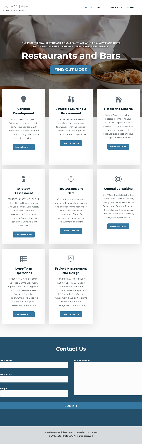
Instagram (93, 432)
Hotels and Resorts (118, 109)
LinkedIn (80, 432)
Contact (132, 7)
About (101, 7)
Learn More (21, 147)
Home (88, 7)
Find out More (70, 69)
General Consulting (118, 188)
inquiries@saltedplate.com (58, 432)
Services (115, 7)
